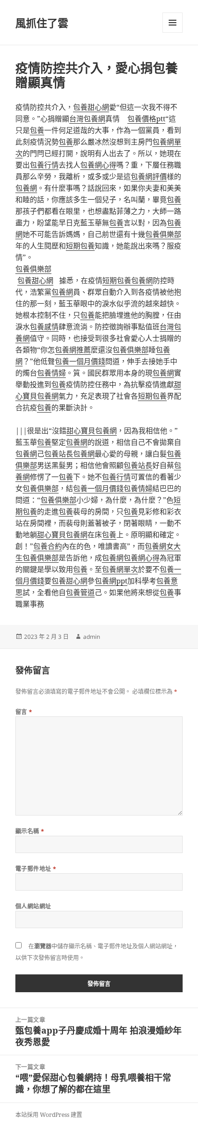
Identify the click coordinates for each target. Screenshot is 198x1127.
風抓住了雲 (41, 22)
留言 (24, 712)
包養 (37, 130)
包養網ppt (111, 580)
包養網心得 (98, 164)
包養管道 (80, 592)
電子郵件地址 (36, 869)
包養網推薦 (73, 349)
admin (91, 637)
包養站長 (58, 453)
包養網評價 (149, 176)
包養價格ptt (146, 118)
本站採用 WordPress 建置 (48, 1115)
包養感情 (44, 326)
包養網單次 (120, 569)
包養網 (26, 188)
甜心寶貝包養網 (91, 430)
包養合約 (47, 546)
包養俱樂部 (163, 234)
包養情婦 (51, 372)
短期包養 (80, 245)
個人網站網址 (33, 906)
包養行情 (44, 164)
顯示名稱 (30, 831)
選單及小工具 (172, 23)
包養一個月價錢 (80, 361)
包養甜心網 (91, 107)
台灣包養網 (87, 118)
